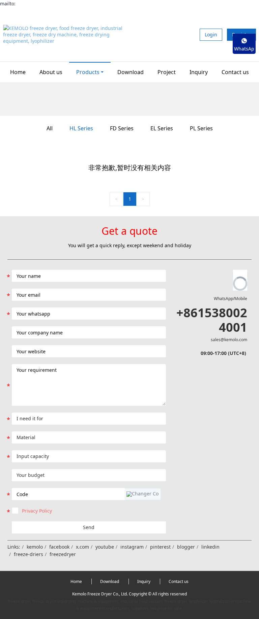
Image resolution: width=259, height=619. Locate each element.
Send (88, 527)
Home (18, 72)
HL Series (81, 128)
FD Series (122, 128)
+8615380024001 (211, 319)
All (50, 128)
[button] (142, 494)
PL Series (201, 128)
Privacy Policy (37, 511)
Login (211, 34)
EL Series (161, 128)
